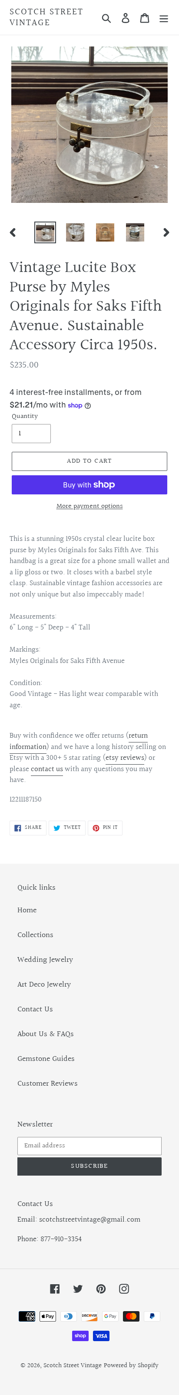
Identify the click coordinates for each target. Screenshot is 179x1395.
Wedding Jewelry (45, 960)
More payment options (89, 506)
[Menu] (163, 17)
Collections (35, 935)
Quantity (25, 416)
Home (26, 910)
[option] (45, 232)
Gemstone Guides (46, 1059)
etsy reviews (125, 758)
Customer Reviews (47, 1083)
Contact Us (35, 1009)
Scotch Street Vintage (46, 17)
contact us (47, 769)
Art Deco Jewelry (44, 984)
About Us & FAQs (45, 1034)
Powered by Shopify (131, 1366)
